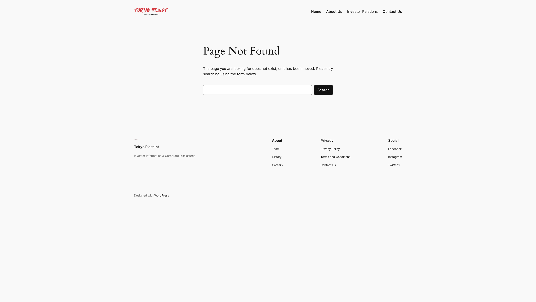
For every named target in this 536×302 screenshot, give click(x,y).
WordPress (161, 195)
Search (323, 90)
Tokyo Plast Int (146, 147)
